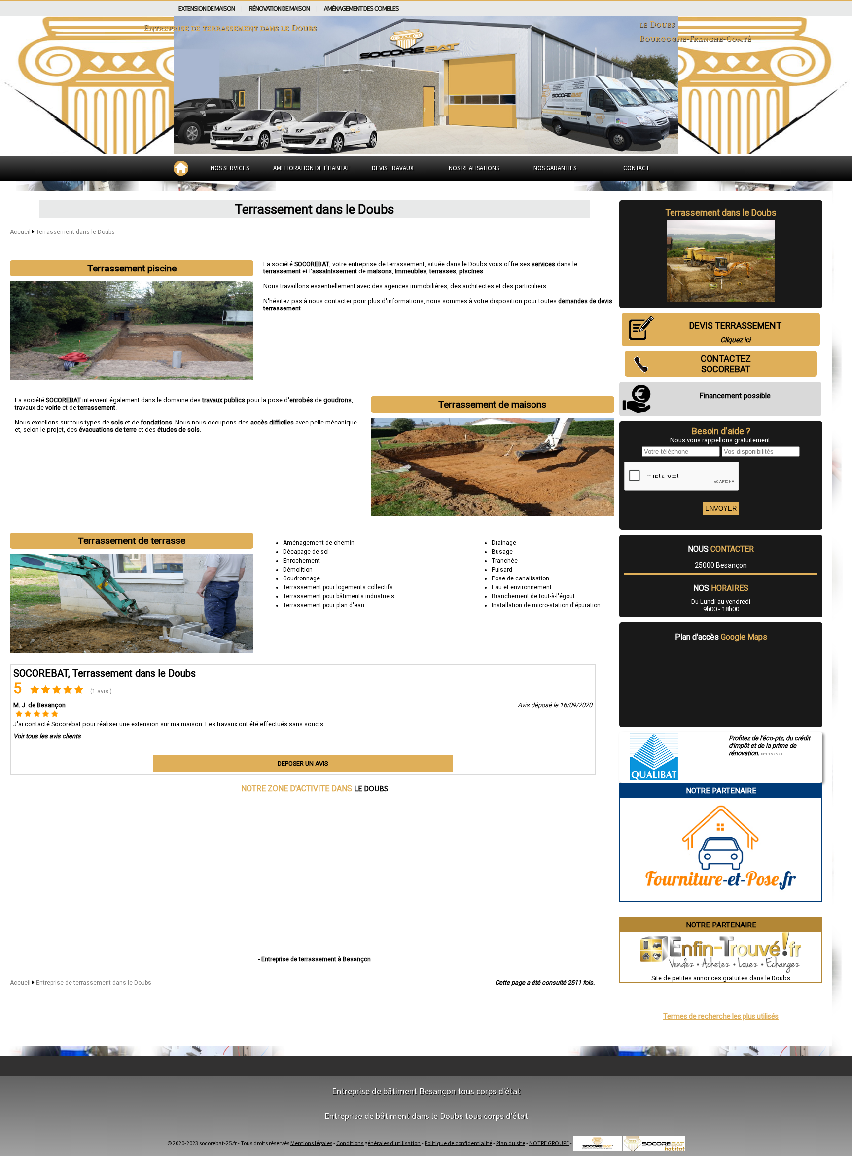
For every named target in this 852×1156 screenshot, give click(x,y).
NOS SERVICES (230, 168)
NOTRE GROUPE (549, 1142)
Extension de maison (206, 8)
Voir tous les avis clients (47, 736)
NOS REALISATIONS (474, 168)
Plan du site (510, 1142)
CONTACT (636, 168)
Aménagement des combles (361, 8)
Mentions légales (311, 1142)
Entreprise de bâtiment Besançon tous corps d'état (426, 1091)
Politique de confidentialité (458, 1142)
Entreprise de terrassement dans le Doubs (93, 982)
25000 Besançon (721, 565)
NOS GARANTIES (554, 168)
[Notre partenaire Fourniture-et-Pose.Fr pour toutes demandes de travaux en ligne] (720, 897)
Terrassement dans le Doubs (75, 232)
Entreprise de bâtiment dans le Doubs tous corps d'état (426, 1115)
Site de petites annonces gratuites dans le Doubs (720, 978)
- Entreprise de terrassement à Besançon (314, 959)
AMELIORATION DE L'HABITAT (311, 168)
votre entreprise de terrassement (378, 264)
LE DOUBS (371, 788)
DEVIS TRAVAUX (393, 168)
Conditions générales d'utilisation (378, 1142)
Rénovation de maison (279, 8)
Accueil (20, 232)
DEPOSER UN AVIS (303, 763)
